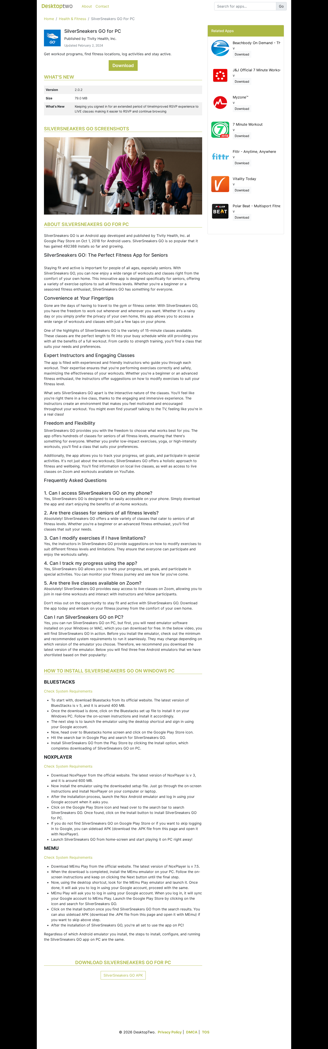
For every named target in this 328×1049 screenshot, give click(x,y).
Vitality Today (244, 178)
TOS (205, 1032)
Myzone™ (240, 97)
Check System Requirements (68, 691)
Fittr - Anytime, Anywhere (254, 151)
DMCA (191, 1032)
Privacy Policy (170, 1032)
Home (49, 18)
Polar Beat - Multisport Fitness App (262, 206)
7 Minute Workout (248, 124)
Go (281, 6)
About (87, 6)
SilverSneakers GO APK (123, 975)
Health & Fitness (72, 18)
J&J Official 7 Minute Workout (258, 70)
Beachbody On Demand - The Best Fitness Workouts (277, 43)
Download (123, 65)
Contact (102, 6)
